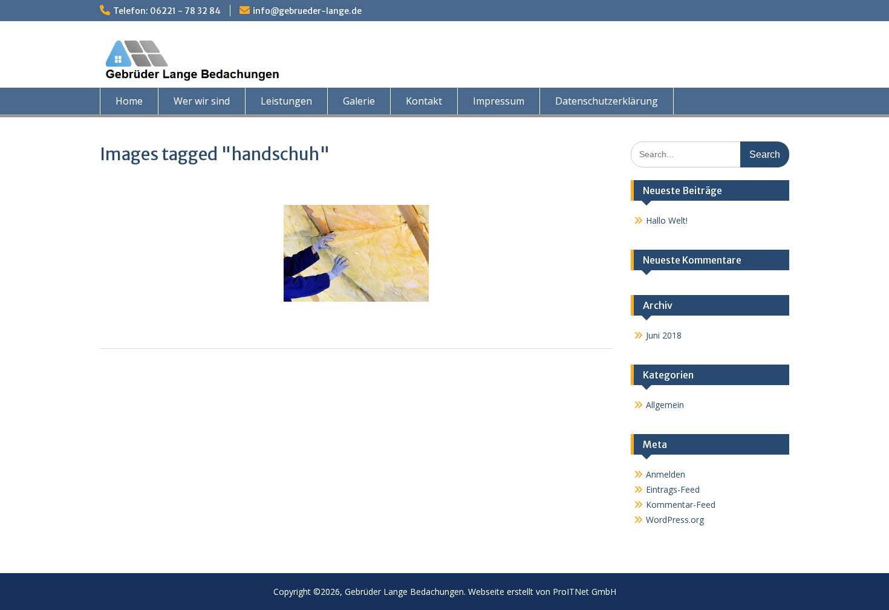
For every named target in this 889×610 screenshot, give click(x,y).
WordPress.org (675, 519)
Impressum (498, 101)
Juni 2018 (664, 335)
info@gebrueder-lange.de (307, 10)
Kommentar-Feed (680, 504)
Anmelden (665, 474)
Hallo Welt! (667, 220)
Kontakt (424, 101)
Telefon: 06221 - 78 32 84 (167, 10)
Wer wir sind (202, 101)
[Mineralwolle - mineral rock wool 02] (356, 253)
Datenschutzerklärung (606, 101)
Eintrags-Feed (673, 489)
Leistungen (286, 101)
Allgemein (665, 404)
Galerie (359, 101)
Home (129, 101)
